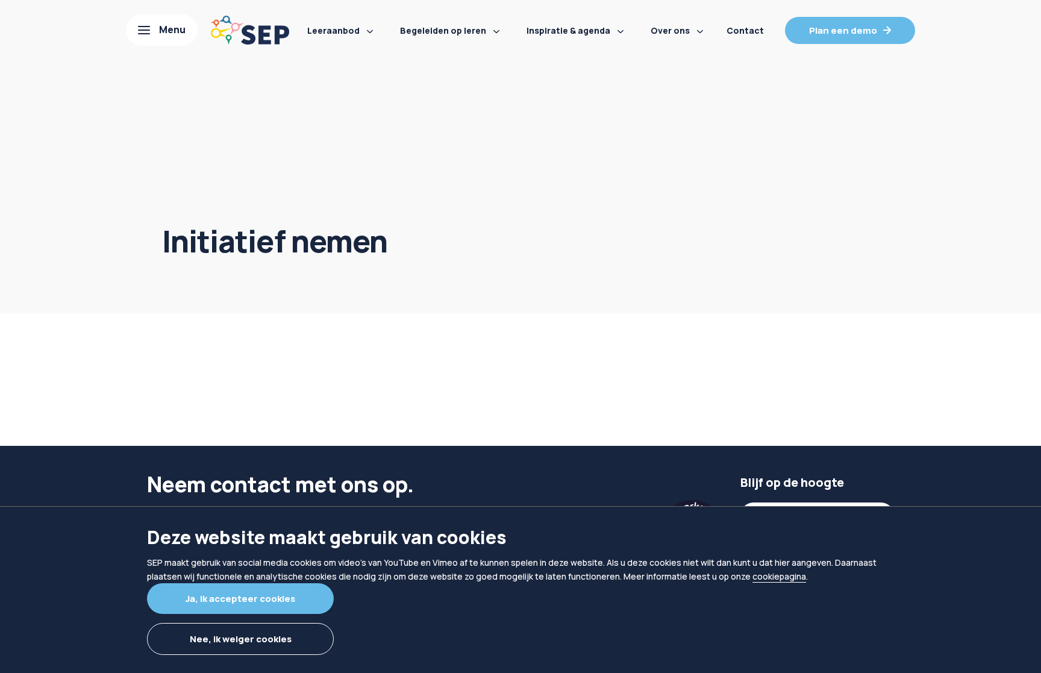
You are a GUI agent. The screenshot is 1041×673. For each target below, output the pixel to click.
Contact (745, 30)
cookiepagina (779, 576)
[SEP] (250, 30)
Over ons (670, 30)
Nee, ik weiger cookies (241, 639)
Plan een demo (843, 30)
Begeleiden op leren (443, 30)
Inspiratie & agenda (568, 30)
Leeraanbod (333, 30)
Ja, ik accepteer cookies (240, 598)
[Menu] (162, 30)
